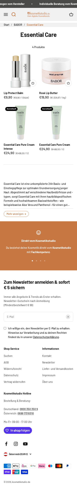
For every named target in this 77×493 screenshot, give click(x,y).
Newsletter (48, 362)
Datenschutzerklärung (46, 337)
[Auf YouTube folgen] (25, 443)
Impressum (49, 375)
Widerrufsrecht (12, 368)
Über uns (47, 381)
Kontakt (46, 355)
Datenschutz (11, 375)
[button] (13, 14)
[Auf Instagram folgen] (15, 443)
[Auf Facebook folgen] (6, 443)
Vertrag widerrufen (14, 381)
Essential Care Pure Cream (54, 144)
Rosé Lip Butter (48, 93)
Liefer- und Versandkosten (57, 368)
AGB (6, 362)
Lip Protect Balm (13, 93)
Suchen (8, 355)
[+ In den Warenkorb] (33, 83)
